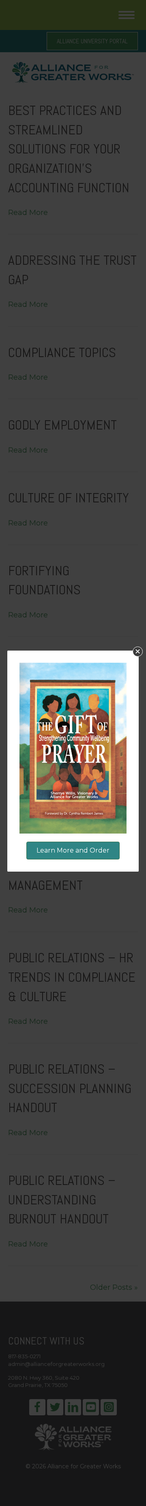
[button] (138, 652)
